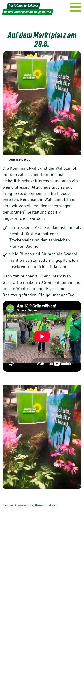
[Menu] (75, 7)
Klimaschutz (24, 505)
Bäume (8, 505)
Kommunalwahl (47, 505)
